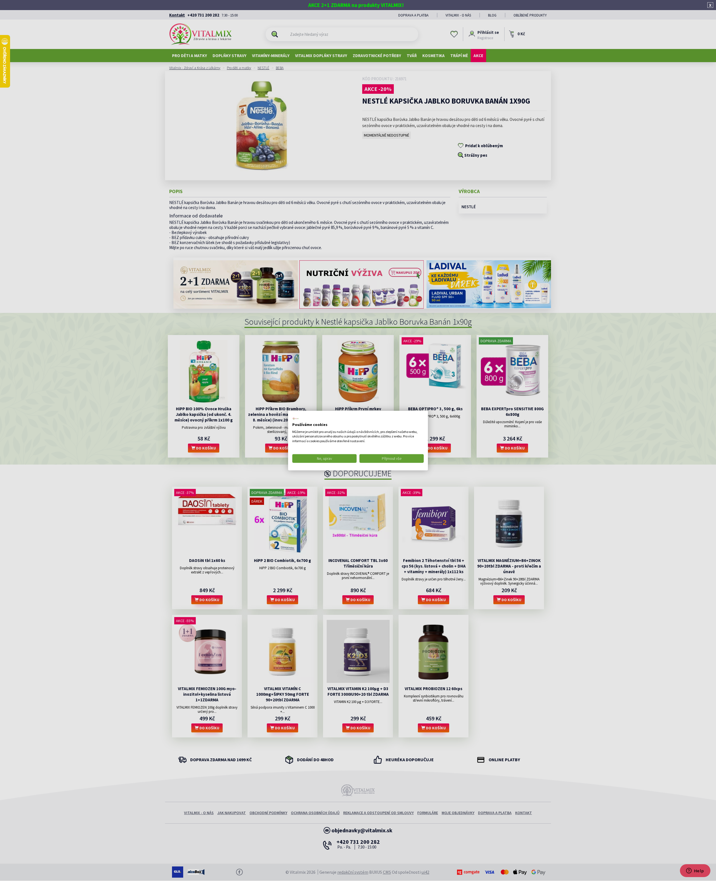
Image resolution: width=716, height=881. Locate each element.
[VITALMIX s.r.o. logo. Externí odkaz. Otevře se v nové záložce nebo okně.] (295, 418)
